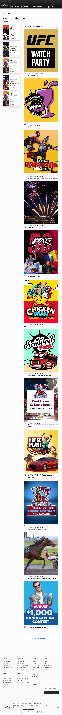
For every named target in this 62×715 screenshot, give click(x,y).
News (45, 6)
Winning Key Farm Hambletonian (38, 529)
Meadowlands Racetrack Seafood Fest (39, 375)
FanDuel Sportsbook (22, 667)
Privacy (22, 703)
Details (12, 38)
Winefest (30, 127)
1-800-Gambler (30, 712)
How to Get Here (48, 665)
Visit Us (45, 661)
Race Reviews (20, 663)
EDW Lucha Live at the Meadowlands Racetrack (42, 178)
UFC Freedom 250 (33, 75)
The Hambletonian (7, 665)
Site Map (30, 703)
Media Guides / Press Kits (23, 682)
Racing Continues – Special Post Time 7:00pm (42, 578)
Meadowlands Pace (34, 277)
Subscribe (51, 693)
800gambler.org (39, 712)
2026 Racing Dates (7, 678)
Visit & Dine (33, 6)
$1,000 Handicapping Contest (37, 628)
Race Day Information (8, 676)
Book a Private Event (7, 667)
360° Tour (46, 672)
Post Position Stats (21, 680)
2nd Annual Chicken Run (35, 326)
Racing (12, 6)
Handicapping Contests (22, 665)
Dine (45, 663)
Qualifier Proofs (35, 667)
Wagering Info (20, 661)
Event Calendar (6, 661)
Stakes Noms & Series (37, 672)
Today (40, 633)
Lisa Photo (34, 687)
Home (5, 13)
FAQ (26, 703)
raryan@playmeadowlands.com (28, 709)
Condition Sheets (36, 665)
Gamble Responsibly (37, 703)
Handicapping (19, 6)
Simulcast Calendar (7, 682)
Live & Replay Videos (7, 680)
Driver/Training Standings (23, 678)
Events (26, 6)
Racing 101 (5, 684)
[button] (59, 3)
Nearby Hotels (47, 670)
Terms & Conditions (16, 703)
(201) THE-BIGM (16, 706)
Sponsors (5, 687)
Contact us (50, 7)
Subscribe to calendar (40, 638)
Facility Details (47, 667)
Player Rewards (20, 670)
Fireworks (31, 227)
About (33, 682)
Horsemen (39, 6)
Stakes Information (36, 670)
